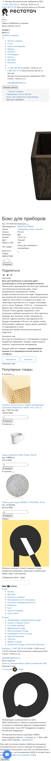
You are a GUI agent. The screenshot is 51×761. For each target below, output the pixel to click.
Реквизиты (12, 605)
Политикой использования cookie (21, 754)
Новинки (11, 51)
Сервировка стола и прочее (19, 94)
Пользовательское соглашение (21, 599)
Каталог (5, 617)
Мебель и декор (14, 641)
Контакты (11, 62)
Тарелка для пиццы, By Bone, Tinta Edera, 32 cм (23, 502)
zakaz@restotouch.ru (16, 82)
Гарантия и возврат (16, 597)
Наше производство (16, 46)
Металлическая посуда (17, 630)
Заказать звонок (10, 87)
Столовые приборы (16, 625)
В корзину (7, 264)
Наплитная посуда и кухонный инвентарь (25, 644)
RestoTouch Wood (25, 226)
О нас (10, 43)
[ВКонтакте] (3, 275)
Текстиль (11, 639)
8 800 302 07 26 (9, 7)
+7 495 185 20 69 (10, 4)
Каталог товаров (16, 91)
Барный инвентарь (15, 636)
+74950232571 (26, 740)
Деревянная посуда (16, 628)
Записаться (11, 359)
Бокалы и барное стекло (18, 622)
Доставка (11, 59)
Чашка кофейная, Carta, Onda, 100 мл (19, 454)
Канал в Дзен (24, 663)
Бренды (10, 48)
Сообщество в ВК (38, 663)
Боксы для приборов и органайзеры (23, 96)
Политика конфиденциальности (21, 602)
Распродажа (12, 54)
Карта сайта (12, 613)
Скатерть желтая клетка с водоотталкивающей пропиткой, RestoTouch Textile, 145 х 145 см (23, 406)
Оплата (10, 57)
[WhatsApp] (11, 275)
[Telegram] (7, 275)
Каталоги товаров (15, 610)
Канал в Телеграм (10, 663)
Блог (9, 607)
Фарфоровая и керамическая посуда (24, 620)
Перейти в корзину (10, 35)
